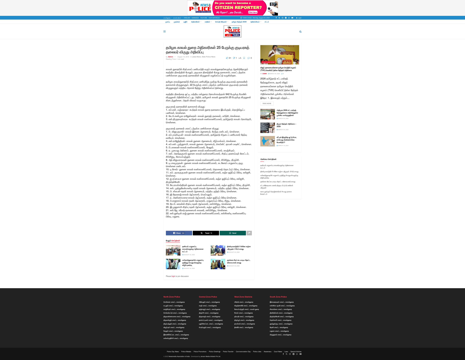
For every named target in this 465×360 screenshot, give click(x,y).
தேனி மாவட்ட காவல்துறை (279, 327)
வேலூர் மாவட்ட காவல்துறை (173, 331)
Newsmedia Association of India (179, 356)
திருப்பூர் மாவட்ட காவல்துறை (244, 320)
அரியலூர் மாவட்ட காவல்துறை (209, 302)
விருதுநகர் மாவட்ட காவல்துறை (280, 334)
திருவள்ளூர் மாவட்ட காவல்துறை (174, 320)
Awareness (267, 351)
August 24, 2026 (189, 255)
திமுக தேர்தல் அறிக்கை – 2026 (286, 125)
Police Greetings (215, 351)
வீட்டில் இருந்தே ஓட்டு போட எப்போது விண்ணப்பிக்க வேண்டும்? (287, 140)
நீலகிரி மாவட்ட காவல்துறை (243, 327)
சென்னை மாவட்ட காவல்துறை (174, 302)
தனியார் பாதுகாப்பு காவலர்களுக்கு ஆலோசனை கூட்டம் (193, 249)
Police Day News (173, 351)
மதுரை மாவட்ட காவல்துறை (279, 331)
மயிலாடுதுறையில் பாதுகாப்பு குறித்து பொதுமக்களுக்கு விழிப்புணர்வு (193, 262)
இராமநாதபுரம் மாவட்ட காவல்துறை (282, 302)
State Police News (208, 56)
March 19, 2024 (283, 145)
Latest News (196, 56)
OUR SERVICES (214, 18)
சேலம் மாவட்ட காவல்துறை (243, 313)
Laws (286, 351)
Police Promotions (200, 351)
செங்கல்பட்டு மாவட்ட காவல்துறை (175, 313)
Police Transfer (228, 351)
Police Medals (186, 351)
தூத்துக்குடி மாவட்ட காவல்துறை (281, 323)
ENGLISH (187, 18)
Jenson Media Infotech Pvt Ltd (210, 356)
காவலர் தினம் (177, 18)
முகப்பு (167, 21)
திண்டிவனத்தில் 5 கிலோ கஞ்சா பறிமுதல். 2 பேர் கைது (239, 247)
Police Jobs (257, 351)
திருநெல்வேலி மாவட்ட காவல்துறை (282, 316)
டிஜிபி (185, 21)
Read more (267, 103)
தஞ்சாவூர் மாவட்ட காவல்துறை (209, 309)
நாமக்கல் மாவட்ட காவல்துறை (244, 323)
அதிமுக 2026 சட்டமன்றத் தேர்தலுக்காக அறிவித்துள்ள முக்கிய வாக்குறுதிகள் (287, 113)
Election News (268, 62)
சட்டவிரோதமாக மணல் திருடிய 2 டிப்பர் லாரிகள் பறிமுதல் (276, 186)
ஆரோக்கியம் (255, 21)
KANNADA (195, 18)
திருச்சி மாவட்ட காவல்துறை (208, 313)
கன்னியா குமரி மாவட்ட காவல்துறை (282, 305)
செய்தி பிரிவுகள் (221, 21)
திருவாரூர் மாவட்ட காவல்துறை (209, 316)
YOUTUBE (203, 18)
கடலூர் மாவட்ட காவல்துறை (173, 305)
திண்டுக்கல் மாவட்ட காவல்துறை (281, 313)
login (173, 276)
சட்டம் (267, 21)
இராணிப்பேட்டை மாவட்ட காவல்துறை (176, 334)
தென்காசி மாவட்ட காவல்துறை (280, 320)
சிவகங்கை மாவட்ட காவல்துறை (281, 309)
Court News (278, 351)
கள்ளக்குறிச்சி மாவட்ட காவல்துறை (175, 338)
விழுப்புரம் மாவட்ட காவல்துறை (173, 327)
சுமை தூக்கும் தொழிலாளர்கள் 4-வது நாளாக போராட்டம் (276, 192)
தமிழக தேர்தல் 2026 (239, 21)
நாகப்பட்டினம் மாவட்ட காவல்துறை (211, 320)
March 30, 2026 (274, 73)
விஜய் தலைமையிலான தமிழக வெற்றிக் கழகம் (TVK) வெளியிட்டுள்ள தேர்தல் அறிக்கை (278, 69)
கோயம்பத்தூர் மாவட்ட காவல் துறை (246, 309)
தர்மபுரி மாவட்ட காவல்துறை (243, 316)
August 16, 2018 (183, 56)
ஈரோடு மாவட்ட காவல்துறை (243, 302)
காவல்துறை (166, 18)
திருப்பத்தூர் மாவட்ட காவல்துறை (174, 323)
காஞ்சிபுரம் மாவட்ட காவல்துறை (174, 309)
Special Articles (296, 351)
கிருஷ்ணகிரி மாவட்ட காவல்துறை (245, 305)
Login (299, 18)
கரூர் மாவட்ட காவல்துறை (208, 305)
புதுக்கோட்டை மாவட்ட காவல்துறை (211, 323)
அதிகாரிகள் (195, 21)
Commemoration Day (243, 351)
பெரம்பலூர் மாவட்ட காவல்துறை (210, 327)
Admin (170, 56)
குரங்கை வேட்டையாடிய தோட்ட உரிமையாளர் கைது (239, 261)
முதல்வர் (177, 21)
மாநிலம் (207, 21)
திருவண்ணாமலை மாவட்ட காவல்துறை (176, 316)
